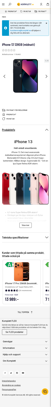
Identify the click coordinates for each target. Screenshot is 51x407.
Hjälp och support (12, 354)
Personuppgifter (9, 389)
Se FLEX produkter (14, 332)
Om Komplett (9, 361)
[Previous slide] (4, 76)
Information (9, 348)
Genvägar (8, 341)
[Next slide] (46, 76)
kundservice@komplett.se (20, 30)
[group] (25, 76)
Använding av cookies (11, 385)
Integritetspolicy (9, 381)
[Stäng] (46, 23)
